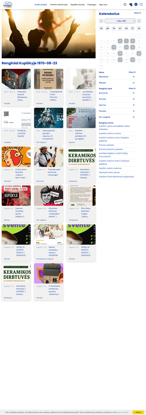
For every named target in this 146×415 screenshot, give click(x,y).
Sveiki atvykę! (41, 4)
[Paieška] (125, 4)
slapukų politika (122, 412)
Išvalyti (137, 13)
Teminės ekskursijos (59, 4)
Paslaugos (91, 4)
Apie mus (103, 4)
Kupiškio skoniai (78, 4)
